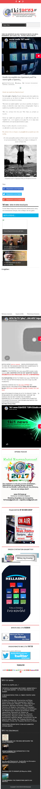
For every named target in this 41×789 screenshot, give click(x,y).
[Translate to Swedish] (36, 670)
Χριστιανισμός (11, 84)
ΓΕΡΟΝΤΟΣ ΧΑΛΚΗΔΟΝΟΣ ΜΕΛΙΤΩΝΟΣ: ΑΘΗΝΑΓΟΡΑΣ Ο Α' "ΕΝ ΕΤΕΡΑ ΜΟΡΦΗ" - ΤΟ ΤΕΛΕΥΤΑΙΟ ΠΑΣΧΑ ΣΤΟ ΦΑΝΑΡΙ (19, 690)
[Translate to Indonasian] (18, 670)
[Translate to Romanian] (30, 670)
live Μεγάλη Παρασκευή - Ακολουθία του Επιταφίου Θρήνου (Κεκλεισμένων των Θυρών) (19, 762)
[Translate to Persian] (24, 670)
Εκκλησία (27, 83)
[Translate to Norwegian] (26, 670)
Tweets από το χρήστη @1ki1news (11, 651)
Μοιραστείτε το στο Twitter (13, 194)
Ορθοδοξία (4, 84)
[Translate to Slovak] (34, 670)
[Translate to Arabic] (9, 670)
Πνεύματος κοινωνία (31, 178)
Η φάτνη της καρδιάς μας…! (10, 685)
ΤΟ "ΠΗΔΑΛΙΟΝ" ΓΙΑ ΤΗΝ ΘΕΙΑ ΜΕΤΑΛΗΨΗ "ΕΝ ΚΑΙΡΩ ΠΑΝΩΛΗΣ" (17, 741)
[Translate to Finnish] (15, 670)
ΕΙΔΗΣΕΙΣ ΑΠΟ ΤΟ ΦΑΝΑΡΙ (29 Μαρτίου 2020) (16, 771)
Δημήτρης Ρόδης (19, 178)
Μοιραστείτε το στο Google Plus (15, 199)
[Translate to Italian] (20, 670)
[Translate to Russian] (32, 670)
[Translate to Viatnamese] (20, 672)
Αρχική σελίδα (20, 314)
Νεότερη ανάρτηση (7, 314)
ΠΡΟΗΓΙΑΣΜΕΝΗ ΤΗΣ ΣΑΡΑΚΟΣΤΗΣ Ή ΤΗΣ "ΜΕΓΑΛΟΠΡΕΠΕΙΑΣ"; (15, 752)
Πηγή (3, 184)
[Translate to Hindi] (16, 670)
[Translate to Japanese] (22, 670)
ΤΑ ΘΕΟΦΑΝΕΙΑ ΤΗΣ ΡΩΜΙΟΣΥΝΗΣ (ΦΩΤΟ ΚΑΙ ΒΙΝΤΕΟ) (17, 781)
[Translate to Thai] (37, 670)
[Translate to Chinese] (11, 670)
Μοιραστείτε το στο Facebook (14, 188)
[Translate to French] (3, 670)
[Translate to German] (5, 670)
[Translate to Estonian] (13, 670)
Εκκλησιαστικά (34, 83)
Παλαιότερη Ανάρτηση (33, 314)
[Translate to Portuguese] (28, 670)
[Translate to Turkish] (7, 670)
